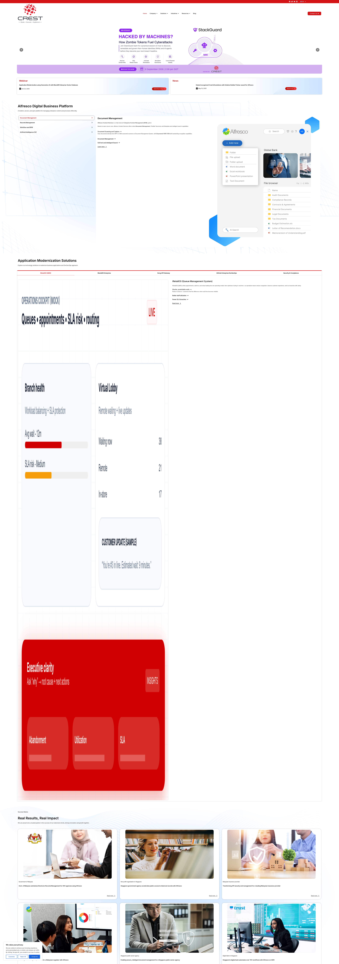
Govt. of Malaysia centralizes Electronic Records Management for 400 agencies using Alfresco (50, 886)
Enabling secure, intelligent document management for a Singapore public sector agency (150, 960)
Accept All (35, 956)
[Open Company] (157, 14)
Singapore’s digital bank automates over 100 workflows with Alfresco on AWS (248, 960)
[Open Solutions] (167, 14)
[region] (23, 951)
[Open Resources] (189, 14)
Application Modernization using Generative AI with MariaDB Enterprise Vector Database (48, 85)
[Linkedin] (297, 2)
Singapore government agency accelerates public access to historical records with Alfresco (151, 886)
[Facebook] (290, 2)
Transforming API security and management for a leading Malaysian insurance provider (251, 886)
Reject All (23, 956)
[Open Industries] (178, 14)
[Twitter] (292, 2)
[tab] (56, 118)
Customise (11, 956)
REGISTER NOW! (128, 69)
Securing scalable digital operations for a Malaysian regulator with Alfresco (44, 960)
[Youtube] (294, 2)
